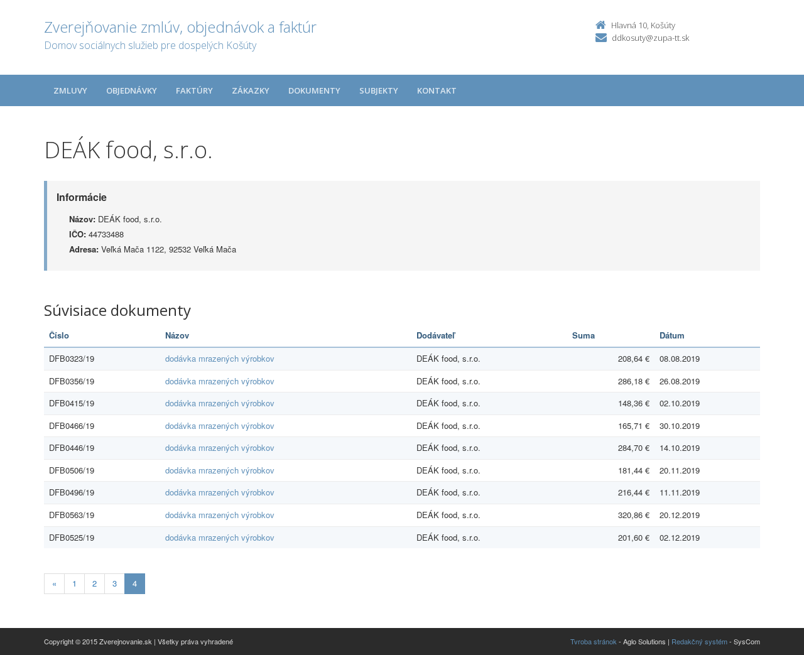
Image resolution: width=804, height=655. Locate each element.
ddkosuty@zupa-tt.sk (650, 37)
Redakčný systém (699, 641)
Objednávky (131, 90)
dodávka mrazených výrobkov (219, 358)
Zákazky (250, 90)
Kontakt (437, 90)
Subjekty (378, 90)
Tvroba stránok (593, 641)
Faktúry (194, 90)
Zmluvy (70, 90)
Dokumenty (314, 90)
